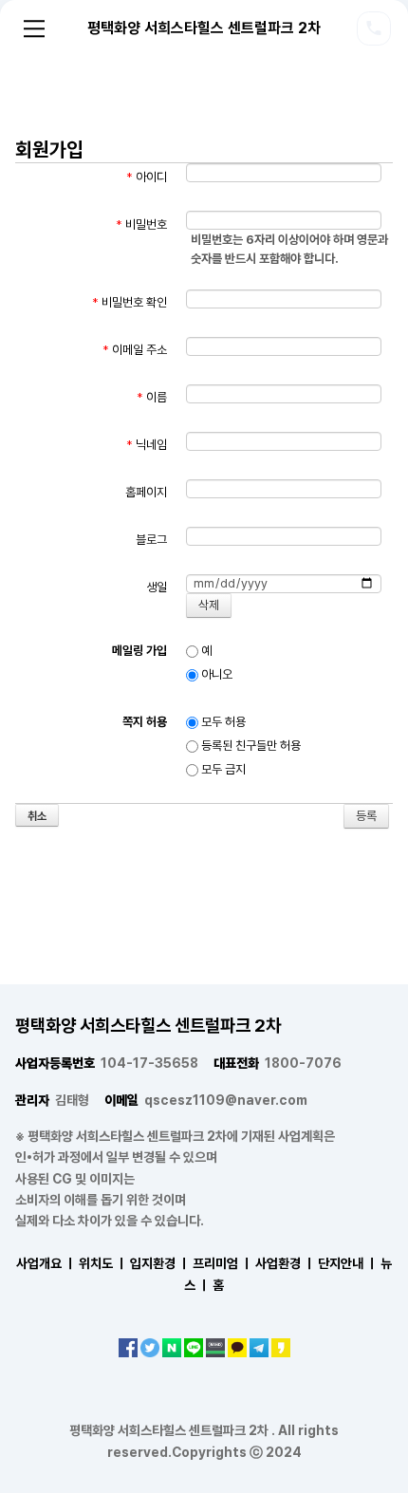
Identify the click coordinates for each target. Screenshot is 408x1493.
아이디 (146, 177)
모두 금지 (222, 769)
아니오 (215, 674)
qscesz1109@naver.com (205, 1100)
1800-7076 (277, 1063)
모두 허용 (222, 722)
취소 (37, 816)
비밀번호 (141, 224)
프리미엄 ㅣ (222, 1263)
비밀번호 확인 (129, 302)
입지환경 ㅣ (160, 1263)
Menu (34, 28)
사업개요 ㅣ (46, 1263)
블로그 (151, 539)
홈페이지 (146, 492)
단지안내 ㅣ (348, 1263)
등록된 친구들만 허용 (249, 745)
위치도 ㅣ (103, 1263)
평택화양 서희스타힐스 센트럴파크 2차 (204, 28)
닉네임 (146, 445)
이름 (152, 397)
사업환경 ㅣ (285, 1263)
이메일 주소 (134, 350)
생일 (156, 587)
